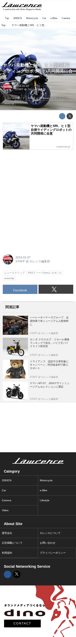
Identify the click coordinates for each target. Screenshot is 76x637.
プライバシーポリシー (53, 552)
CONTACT (22, 623)
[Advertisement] (30, 176)
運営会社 (7, 533)
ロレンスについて (50, 533)
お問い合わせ (47, 542)
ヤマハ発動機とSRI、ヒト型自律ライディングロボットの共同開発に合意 (38, 71)
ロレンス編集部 (36, 89)
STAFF (19, 89)
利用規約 (7, 552)
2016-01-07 (22, 85)
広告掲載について (12, 542)
